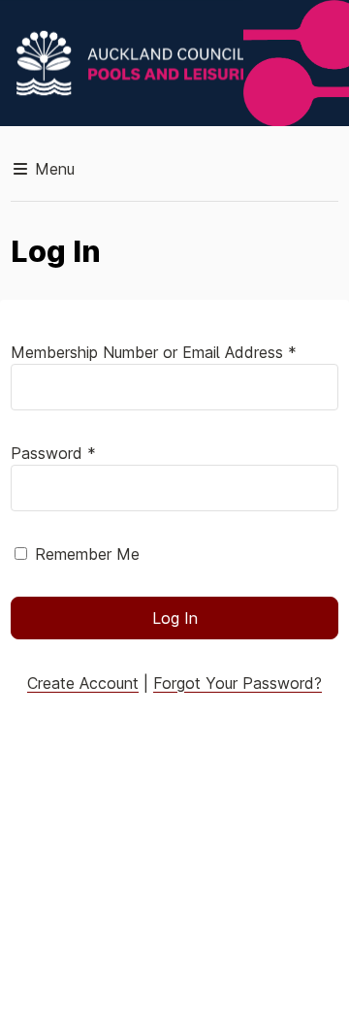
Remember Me (87, 554)
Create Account (83, 683)
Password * (53, 453)
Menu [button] (52, 169)
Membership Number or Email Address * (154, 352)
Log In (175, 618)
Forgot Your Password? (237, 683)
